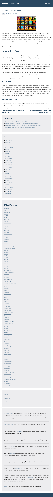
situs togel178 (7, 241)
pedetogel (6, 343)
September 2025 (9, 140)
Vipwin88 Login (7, 266)
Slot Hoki (6, 394)
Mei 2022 (7, 173)
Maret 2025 (7, 142)
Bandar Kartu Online (8, 323)
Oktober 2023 (8, 149)
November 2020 (9, 187)
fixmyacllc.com (7, 281)
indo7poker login (7, 295)
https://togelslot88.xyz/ (9, 248)
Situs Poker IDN (7, 314)
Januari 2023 (8, 160)
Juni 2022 (7, 171)
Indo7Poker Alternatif (9, 312)
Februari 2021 (8, 185)
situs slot (6, 337)
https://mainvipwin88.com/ (10, 246)
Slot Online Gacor (8, 234)
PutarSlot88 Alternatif (9, 305)
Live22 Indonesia (8, 413)
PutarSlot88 (6, 292)
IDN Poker (6, 237)
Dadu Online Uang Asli (9, 321)
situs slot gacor (7, 368)
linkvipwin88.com (8, 330)
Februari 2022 (8, 175)
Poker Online (7, 224)
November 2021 (9, 178)
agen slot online (7, 383)
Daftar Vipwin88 (7, 226)
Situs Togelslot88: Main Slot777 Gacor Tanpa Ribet (16, 121)
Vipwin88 (6, 254)
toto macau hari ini (29, 477)
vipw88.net (6, 277)
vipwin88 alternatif (8, 279)
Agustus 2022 (8, 167)
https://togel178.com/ (9, 244)
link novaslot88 (7, 270)
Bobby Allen (15, 13)
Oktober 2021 (8, 180)
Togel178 (6, 259)
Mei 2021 (7, 184)
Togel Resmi (6, 230)
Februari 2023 (8, 158)
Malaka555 (6, 332)
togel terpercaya (7, 357)
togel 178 (6, 243)
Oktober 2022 (8, 164)
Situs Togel (6, 210)
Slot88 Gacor (7, 239)
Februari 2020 (8, 191)
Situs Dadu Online (19, 461)
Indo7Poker (6, 370)
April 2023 (7, 155)
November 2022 (9, 162)
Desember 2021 (8, 176)
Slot (3, 13)
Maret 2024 (8, 144)
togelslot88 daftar (8, 346)
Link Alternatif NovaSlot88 (10, 283)
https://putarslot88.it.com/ (10, 379)
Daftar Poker (7, 235)
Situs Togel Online (8, 334)
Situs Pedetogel (7, 223)
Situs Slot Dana (7, 335)
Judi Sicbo (6, 319)
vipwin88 (6, 250)
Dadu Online (6, 317)
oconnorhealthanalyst (10, 3)
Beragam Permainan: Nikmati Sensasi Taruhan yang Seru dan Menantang (21, 123)
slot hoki (13, 78)
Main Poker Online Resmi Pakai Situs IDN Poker (15, 129)
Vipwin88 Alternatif (8, 361)
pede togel (19, 431)
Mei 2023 (7, 153)
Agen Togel (6, 401)
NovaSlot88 (6, 286)
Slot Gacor (6, 221)
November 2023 (9, 147)
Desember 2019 (8, 193)
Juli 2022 (7, 169)
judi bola (6, 359)
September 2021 (9, 182)
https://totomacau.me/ (9, 272)
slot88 (5, 297)
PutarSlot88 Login (8, 306)
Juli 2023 (7, 151)
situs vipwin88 (7, 212)
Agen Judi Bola (7, 374)
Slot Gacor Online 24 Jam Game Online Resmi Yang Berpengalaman (20, 127)
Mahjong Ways (7, 299)
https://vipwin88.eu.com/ (9, 372)
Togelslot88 (6, 208)
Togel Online (7, 219)
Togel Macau (6, 232)
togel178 (6, 214)
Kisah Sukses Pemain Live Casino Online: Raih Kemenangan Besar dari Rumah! (23, 125)
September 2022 (9, 165)
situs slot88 (6, 375)
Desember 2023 (9, 145)
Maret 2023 (7, 156)
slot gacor (6, 381)
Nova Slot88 (6, 284)
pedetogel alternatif (8, 424)
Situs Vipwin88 (7, 339)
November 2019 (8, 195)
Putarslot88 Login (8, 365)
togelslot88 (6, 252)
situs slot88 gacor (8, 385)
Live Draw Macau (7, 294)
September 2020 (9, 189)
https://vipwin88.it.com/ (9, 377)
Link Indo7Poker (7, 308)
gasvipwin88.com (8, 275)
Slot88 (5, 255)
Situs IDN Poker (7, 398)
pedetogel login (7, 354)
